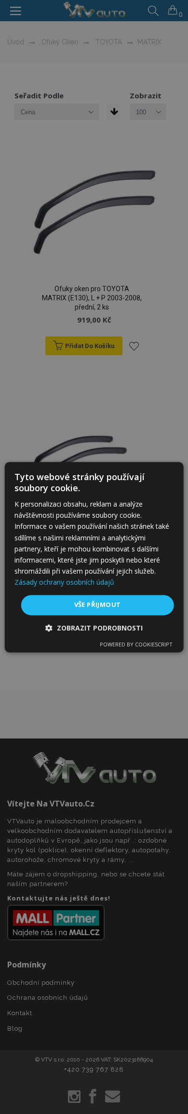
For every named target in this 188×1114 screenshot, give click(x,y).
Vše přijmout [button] (97, 604)
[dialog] (94, 557)
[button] (94, 627)
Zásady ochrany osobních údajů (64, 582)
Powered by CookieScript (136, 644)
